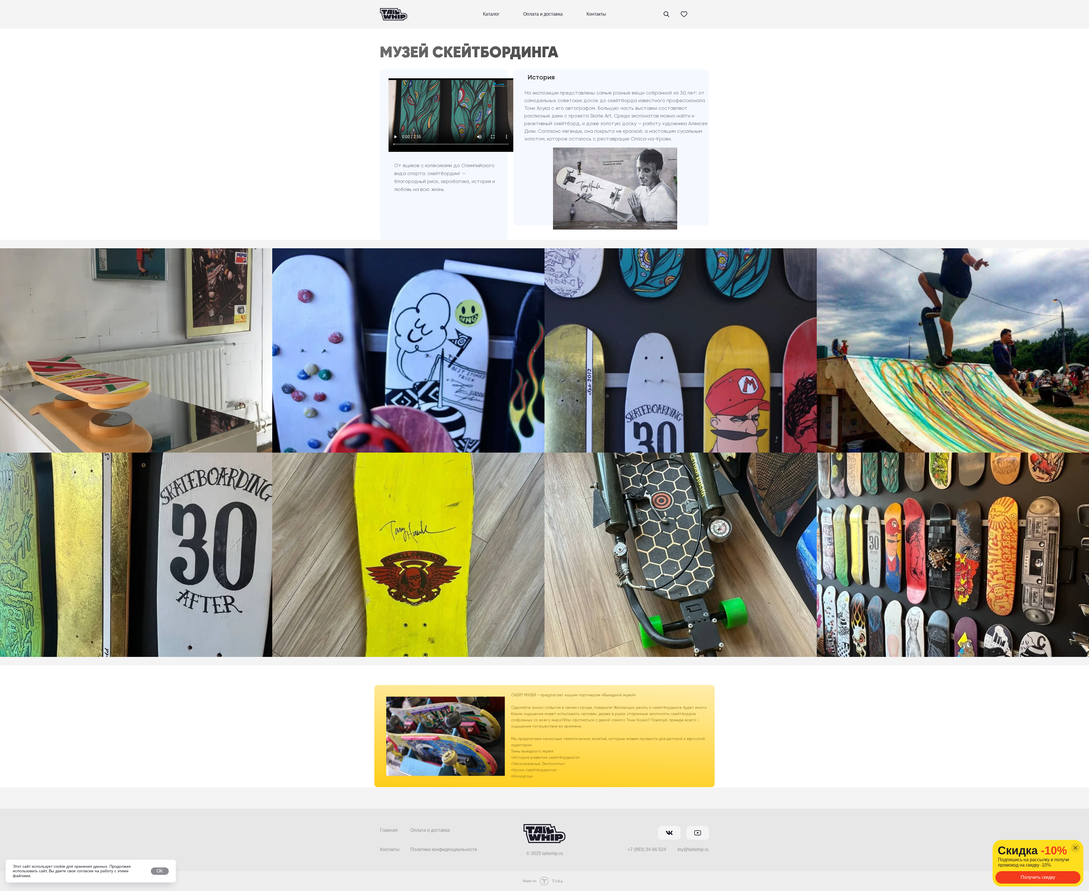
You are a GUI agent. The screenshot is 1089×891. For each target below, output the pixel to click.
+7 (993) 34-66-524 (647, 849)
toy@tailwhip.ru (693, 849)
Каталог (491, 14)
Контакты (596, 14)
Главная (389, 830)
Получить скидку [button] (1038, 877)
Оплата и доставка (543, 14)
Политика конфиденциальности (443, 849)
